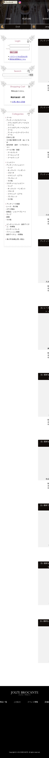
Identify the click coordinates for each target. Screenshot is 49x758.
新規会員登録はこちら (18, 59)
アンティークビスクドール (16, 120)
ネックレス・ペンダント (17, 170)
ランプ (8, 214)
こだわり (17, 702)
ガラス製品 (10, 209)
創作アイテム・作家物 (14, 234)
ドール (9, 117)
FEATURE (26, 18)
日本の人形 (10, 137)
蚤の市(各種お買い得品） (16, 239)
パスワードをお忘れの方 (19, 56)
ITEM (8, 18)
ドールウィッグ (13, 158)
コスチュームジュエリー (15, 183)
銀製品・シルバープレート (16, 212)
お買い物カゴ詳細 (18, 102)
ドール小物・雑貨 (12, 150)
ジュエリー (11, 162)
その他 (10, 181)
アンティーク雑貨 (13, 204)
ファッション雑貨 (12, 232)
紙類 (8, 217)
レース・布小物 (12, 206)
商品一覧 (3, 702)
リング (10, 168)
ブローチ (11, 173)
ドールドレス (12, 152)
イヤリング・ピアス (15, 175)
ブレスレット (12, 178)
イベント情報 (32, 702)
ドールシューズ (13, 155)
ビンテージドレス (12, 229)
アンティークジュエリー (15, 165)
